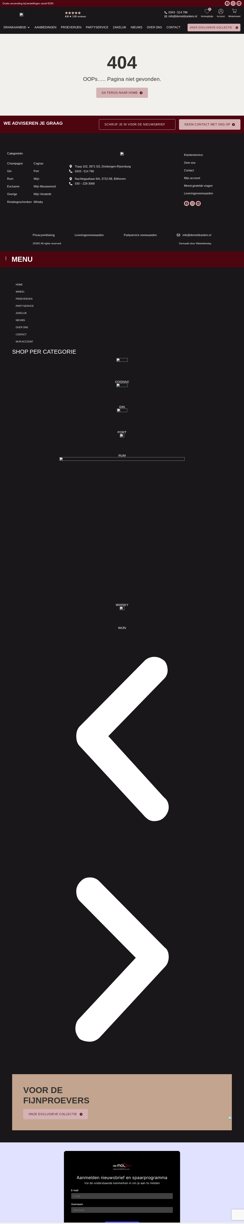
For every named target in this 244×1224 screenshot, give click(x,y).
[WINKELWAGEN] (234, 11)
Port (36, 171)
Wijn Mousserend (45, 186)
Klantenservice (193, 154)
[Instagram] (233, 3)
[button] (122, 739)
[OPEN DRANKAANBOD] (28, 27)
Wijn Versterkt (42, 194)
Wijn (36, 178)
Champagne (15, 163)
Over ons (189, 162)
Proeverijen (24, 299)
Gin (9, 171)
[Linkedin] (238, 3)
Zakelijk (21, 313)
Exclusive (13, 186)
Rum (10, 178)
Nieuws (20, 320)
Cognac (39, 163)
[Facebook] (227, 3)
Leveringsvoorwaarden (198, 193)
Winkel (20, 291)
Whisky (38, 201)
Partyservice (25, 306)
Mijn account (192, 178)
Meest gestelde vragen (198, 185)
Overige (12, 194)
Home (19, 284)
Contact (189, 170)
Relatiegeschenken (19, 201)
